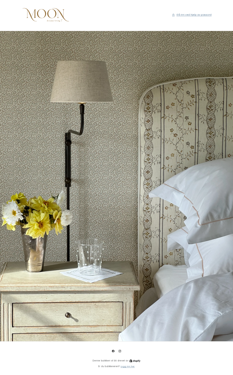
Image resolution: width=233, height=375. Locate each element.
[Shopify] (134, 360)
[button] (192, 15)
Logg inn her (128, 366)
